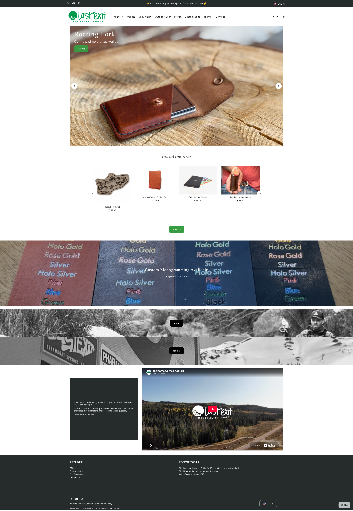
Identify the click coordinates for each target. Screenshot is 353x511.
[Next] (279, 86)
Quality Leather (77, 471)
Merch (177, 16)
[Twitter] (68, 3)
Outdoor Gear (163, 16)
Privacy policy (87, 508)
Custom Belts (192, 16)
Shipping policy (115, 508)
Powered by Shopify (103, 503)
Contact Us (75, 477)
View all (177, 229)
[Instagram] (78, 3)
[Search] (273, 16)
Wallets (131, 16)
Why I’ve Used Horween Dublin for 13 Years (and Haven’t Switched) (209, 468)
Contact (220, 16)
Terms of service (101, 508)
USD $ (281, 3)
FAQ (72, 468)
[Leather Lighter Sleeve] (240, 180)
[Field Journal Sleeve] (198, 180)
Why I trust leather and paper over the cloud (199, 471)
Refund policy (75, 508)
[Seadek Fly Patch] (112, 185)
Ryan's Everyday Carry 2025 (191, 474)
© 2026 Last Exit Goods (81, 503)
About (117, 16)
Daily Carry (145, 16)
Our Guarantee (76, 474)
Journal (208, 16)
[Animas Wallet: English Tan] (155, 180)
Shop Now (271, 48)
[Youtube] (73, 3)
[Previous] (74, 86)
